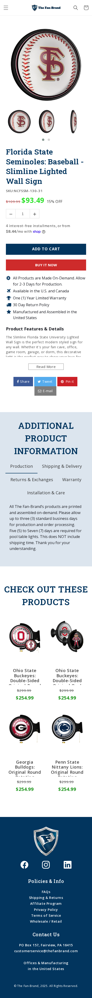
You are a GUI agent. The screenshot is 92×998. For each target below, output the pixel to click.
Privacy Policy (46, 909)
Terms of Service (46, 915)
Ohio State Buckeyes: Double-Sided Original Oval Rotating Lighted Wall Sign (67, 676)
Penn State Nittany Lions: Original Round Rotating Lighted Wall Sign (67, 768)
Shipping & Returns (46, 897)
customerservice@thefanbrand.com (46, 951)
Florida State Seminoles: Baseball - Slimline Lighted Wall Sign (45, 166)
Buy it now (46, 265)
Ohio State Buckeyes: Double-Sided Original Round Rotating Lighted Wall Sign (24, 676)
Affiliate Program (46, 903)
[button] (6, 8)
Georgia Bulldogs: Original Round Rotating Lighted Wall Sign (24, 768)
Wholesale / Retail (46, 921)
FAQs (46, 892)
